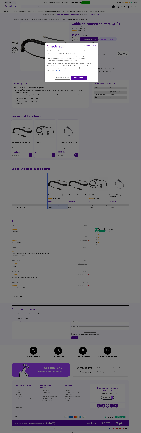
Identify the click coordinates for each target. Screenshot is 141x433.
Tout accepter (78, 77)
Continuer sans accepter (90, 45)
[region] (71, 62)
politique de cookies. (62, 70)
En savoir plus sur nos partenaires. (56, 73)
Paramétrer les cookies (62, 77)
